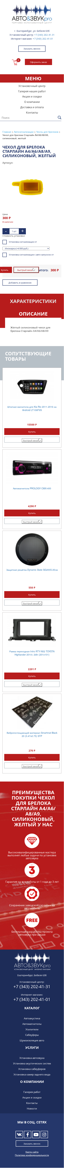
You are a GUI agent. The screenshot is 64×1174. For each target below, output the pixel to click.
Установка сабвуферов (32, 1069)
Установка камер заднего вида (32, 1074)
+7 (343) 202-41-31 (44, 34)
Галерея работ (31, 1092)
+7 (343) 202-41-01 (43, 38)
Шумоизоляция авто (32, 1040)
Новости (32, 1108)
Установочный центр (32, 86)
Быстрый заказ (24, 270)
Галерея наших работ (32, 91)
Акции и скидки (32, 96)
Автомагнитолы (32, 1023)
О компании (32, 102)
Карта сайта (32, 1151)
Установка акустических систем (32, 1063)
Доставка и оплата (32, 107)
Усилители (32, 1029)
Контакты (32, 112)
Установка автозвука (31, 1058)
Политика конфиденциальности (32, 1155)
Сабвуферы (32, 1034)
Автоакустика (32, 1018)
